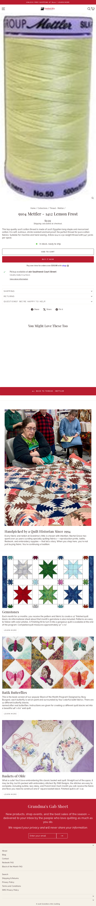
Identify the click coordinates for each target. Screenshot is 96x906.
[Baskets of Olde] (48, 746)
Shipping (37, 224)
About (4, 851)
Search (5, 874)
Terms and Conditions (11, 886)
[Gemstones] (48, 582)
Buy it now (48, 259)
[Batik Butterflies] (48, 663)
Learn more (10, 630)
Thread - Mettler (57, 208)
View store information (19, 279)
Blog (4, 855)
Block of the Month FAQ (12, 867)
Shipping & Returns (10, 878)
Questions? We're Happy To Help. (25, 302)
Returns (9, 296)
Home (33, 208)
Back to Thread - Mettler (50, 391)
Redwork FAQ (8, 863)
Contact (5, 859)
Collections (42, 208)
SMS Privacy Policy (10, 890)
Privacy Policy (8, 882)
